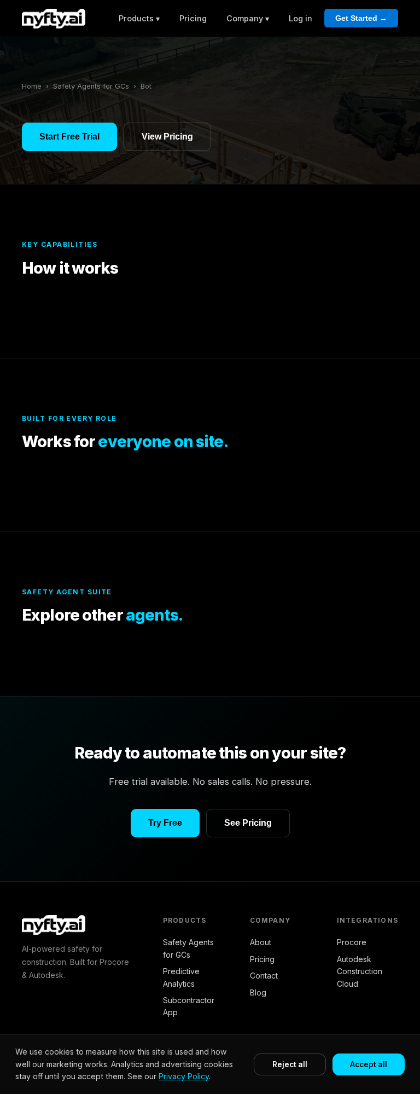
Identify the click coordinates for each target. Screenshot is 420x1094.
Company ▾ (247, 18)
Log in (300, 18)
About (260, 942)
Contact (264, 975)
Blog (258, 992)
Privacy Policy (184, 1076)
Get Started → (361, 18)
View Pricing (167, 136)
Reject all (289, 1064)
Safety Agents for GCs (91, 86)
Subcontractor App (188, 1006)
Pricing (193, 18)
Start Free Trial (69, 136)
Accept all (368, 1064)
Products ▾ (139, 18)
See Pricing (248, 822)
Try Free (165, 822)
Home (32, 86)
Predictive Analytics (181, 977)
